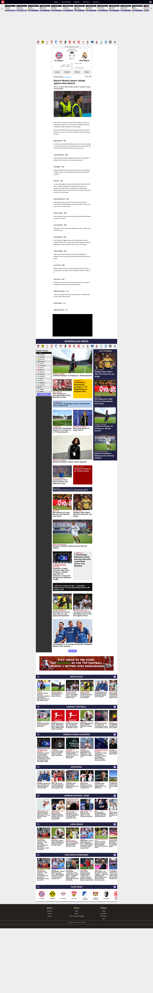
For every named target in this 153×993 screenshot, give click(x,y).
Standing (67, 72)
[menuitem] (18, 2)
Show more (72, 651)
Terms (76, 911)
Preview (77, 72)
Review (87, 72)
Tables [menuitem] (76, 2)
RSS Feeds (104, 916)
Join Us (49, 916)
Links (103, 918)
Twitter (103, 911)
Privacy (76, 913)
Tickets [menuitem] (96, 2)
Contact (49, 913)
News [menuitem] (56, 2)
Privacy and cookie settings (76, 916)
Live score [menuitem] (66, 2)
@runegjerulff (67, 77)
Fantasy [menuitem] (86, 2)
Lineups (57, 72)
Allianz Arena (72, 49)
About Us (49, 911)
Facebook (103, 913)
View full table (44, 394)
